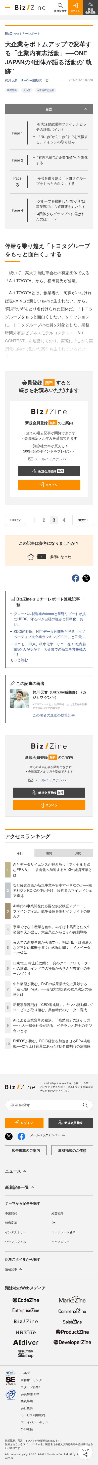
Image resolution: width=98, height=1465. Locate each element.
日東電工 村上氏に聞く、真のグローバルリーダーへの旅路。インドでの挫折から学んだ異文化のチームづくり (52, 968)
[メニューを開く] (7, 7)
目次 (49, 108)
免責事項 (27, 1401)
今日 (20, 853)
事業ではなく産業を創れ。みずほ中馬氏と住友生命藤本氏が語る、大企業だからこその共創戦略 (51, 929)
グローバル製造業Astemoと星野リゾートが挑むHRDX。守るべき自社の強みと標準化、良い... (50, 619)
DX (54, 1222)
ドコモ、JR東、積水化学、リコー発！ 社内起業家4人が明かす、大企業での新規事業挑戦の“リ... (50, 649)
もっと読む (19, 659)
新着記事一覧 (17, 1187)
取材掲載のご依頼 (72, 1150)
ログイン (51, 485)
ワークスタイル (15, 1241)
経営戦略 (58, 1213)
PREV (16, 520)
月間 (78, 853)
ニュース (13, 1171)
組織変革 (11, 1222)
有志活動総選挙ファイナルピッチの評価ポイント (61, 126)
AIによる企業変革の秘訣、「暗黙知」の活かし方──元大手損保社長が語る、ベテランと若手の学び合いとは (52, 1025)
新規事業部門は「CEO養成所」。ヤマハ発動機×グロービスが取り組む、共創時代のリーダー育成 (53, 1007)
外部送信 (27, 1429)
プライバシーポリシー (36, 1422)
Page (17, 132)
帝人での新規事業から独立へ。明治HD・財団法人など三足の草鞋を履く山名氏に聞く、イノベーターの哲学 (52, 947)
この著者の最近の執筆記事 (54, 714)
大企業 (27, 90)
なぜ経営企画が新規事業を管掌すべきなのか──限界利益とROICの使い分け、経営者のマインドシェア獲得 (52, 890)
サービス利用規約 (33, 1415)
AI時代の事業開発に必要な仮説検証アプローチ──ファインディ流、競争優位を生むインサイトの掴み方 (52, 911)
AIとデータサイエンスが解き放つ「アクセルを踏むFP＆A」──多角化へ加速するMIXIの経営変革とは (52, 869)
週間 (49, 853)
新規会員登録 (50, 471)
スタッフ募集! (30, 1387)
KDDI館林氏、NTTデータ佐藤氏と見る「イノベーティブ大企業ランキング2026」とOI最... (49, 634)
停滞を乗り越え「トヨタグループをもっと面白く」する (61, 181)
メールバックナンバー (52, 458)
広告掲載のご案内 (26, 1150)
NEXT (82, 520)
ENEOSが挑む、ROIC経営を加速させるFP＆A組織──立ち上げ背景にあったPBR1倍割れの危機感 (51, 1043)
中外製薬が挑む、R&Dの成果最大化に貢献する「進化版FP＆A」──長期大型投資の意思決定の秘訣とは (52, 989)
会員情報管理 (30, 1394)
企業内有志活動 (45, 90)
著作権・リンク (31, 1380)
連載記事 (11, 1269)
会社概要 (27, 1408)
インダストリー (15, 1232)
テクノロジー (61, 1241)
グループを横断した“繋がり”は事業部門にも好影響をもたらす (60, 204)
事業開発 (12, 90)
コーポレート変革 (64, 1232)
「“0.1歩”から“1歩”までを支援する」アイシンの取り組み (62, 139)
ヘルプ (25, 1373)
